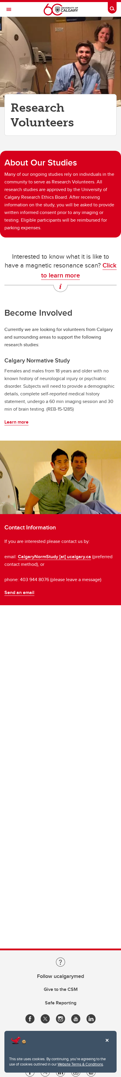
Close (107, 1044)
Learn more (16, 422)
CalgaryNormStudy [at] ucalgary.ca (54, 556)
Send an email (19, 592)
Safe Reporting (60, 1002)
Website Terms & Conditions (80, 1064)
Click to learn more (79, 270)
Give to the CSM (61, 989)
